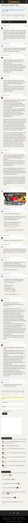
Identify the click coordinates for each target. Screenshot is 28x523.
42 (13, 16)
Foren (6, 7)
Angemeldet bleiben (7, 411)
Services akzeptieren (6, 479)
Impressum (5, 517)
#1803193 (25, 95)
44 (18, 16)
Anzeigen (14, 519)
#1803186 (25, 25)
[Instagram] (14, 513)
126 (5, 18)
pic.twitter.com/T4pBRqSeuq (10, 291)
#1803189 (25, 55)
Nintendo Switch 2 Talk (10, 5)
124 (23, 16)
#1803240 (25, 209)
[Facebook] (10, 513)
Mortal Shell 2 (9, 445)
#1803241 (25, 235)
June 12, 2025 (19, 294)
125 (3, 18)
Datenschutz (14, 517)
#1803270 (25, 273)
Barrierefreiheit (21, 517)
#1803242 (25, 244)
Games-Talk (11, 7)
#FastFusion (10, 225)
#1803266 (25, 257)
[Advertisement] (11, 425)
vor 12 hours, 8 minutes (18, 10)
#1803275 (25, 298)
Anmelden (5, 413)
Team (10, 517)
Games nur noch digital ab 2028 (17, 465)
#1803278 (25, 380)
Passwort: (4, 406)
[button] (26, 2)
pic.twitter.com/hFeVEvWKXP (10, 227)
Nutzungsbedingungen (6, 519)
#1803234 (25, 188)
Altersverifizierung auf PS (7, 497)
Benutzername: (5, 402)
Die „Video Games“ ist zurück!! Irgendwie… (10, 501)
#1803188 (25, 43)
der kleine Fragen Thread (14, 461)
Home (2, 7)
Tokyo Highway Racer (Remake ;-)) (9, 483)
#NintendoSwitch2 (17, 225)
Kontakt (18, 519)
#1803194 (25, 150)
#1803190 (25, 76)
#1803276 (25, 342)
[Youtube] (17, 513)
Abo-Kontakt (23, 519)
